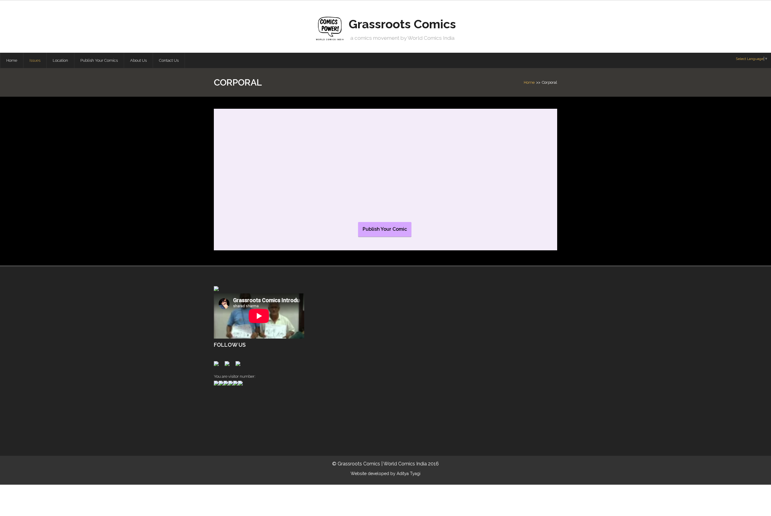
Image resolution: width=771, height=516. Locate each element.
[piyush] (387, 169)
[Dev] (260, 169)
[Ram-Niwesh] (451, 168)
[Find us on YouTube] (239, 364)
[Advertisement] (244, 415)
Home (529, 82)
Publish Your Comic (385, 229)
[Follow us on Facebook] (217, 364)
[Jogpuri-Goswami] (324, 170)
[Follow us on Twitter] (228, 364)
